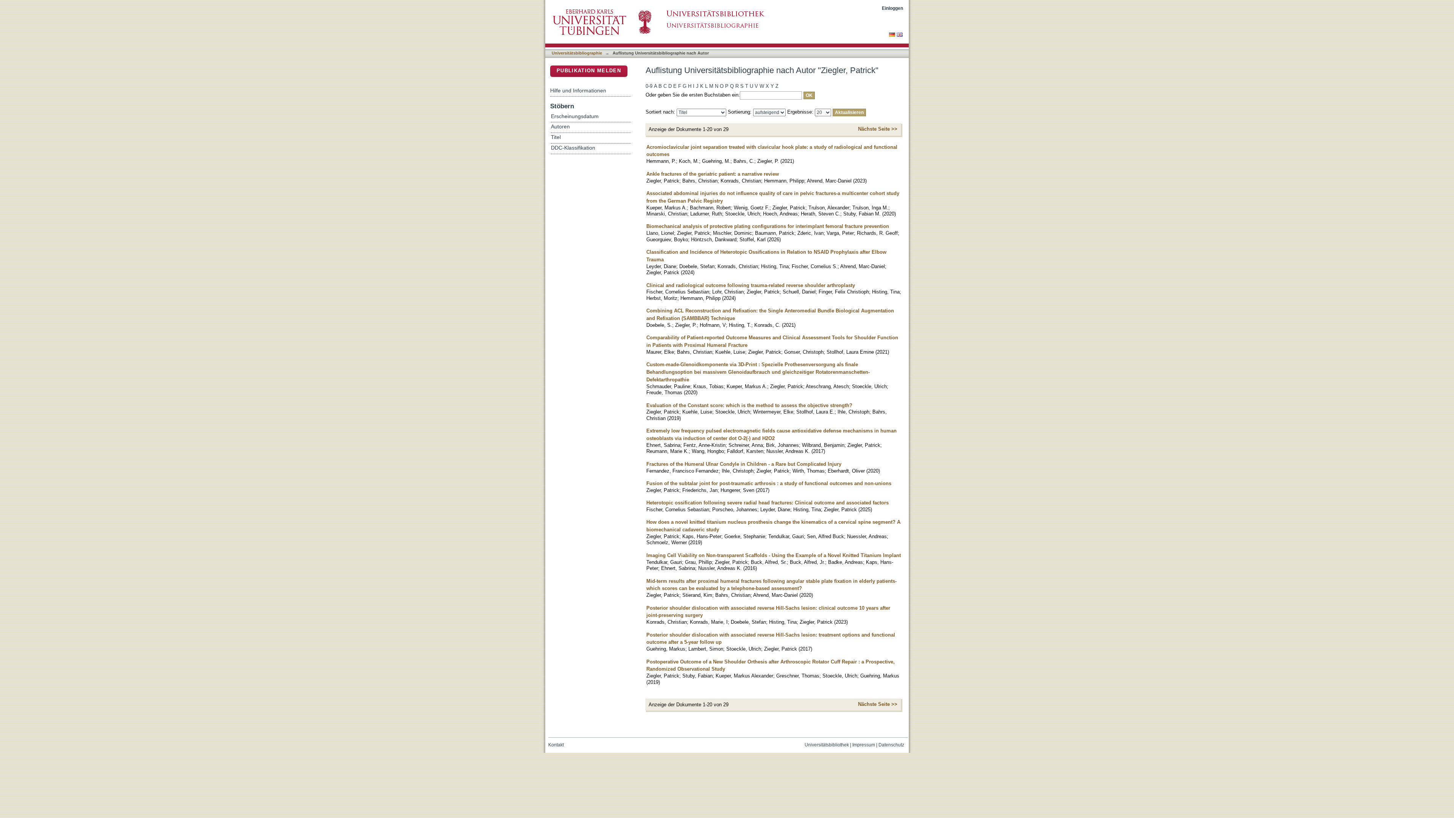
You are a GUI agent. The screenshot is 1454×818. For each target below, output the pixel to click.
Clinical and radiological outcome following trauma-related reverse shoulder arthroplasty (750, 285)
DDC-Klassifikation (573, 148)
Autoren (560, 127)
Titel (556, 137)
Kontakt (556, 745)
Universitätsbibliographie (577, 53)
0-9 (649, 86)
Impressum (863, 745)
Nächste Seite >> (877, 129)
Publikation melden (589, 70)
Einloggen (892, 8)
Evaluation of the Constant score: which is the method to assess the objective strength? (749, 405)
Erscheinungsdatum (575, 116)
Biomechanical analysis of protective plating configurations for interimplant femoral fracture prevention (767, 226)
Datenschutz (891, 745)
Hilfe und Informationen (578, 90)
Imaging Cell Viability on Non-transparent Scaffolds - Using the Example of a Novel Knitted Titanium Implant (773, 555)
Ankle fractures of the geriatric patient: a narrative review (712, 174)
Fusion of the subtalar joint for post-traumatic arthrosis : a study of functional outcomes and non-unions (768, 483)
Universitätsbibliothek (827, 745)
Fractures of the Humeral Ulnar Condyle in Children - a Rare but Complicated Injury (743, 464)
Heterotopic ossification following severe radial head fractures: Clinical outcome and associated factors (767, 503)
